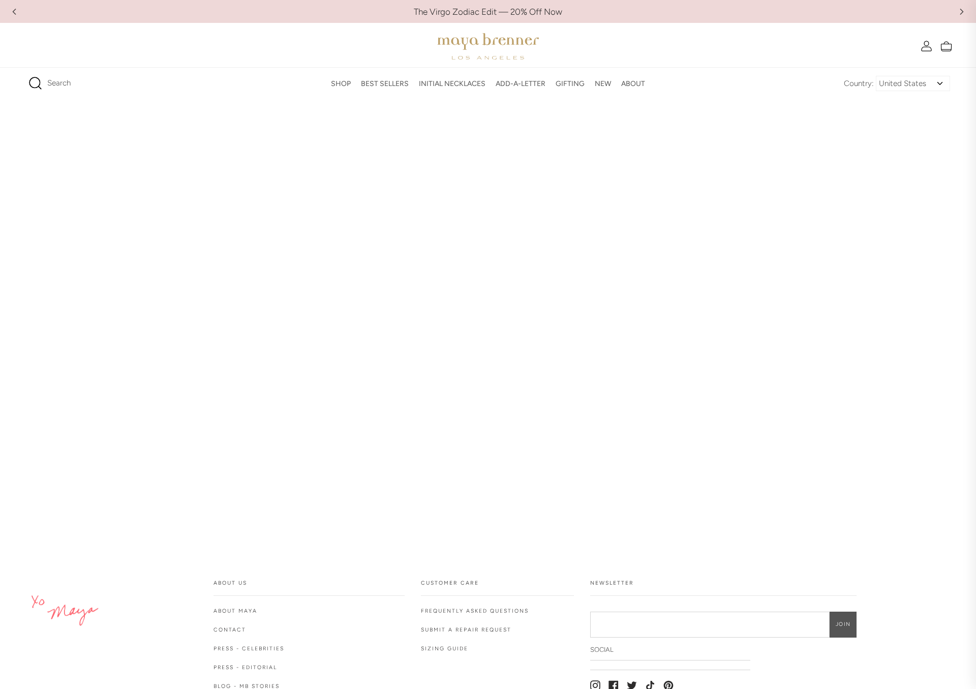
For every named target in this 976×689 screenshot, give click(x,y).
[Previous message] (14, 12)
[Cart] (946, 46)
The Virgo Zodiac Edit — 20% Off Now (488, 12)
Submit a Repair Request (466, 629)
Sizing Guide (444, 648)
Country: (859, 83)
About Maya (235, 611)
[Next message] (962, 12)
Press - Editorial (245, 667)
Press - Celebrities (249, 648)
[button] (341, 83)
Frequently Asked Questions (475, 611)
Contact (230, 629)
